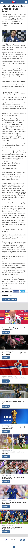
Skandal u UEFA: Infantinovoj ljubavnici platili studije (14, 353)
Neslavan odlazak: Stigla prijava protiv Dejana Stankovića (14, 328)
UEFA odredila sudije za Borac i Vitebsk (14, 378)
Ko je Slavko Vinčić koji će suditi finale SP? (13, 402)
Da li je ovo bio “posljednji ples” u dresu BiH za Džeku (14, 502)
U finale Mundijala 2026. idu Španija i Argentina (13, 452)
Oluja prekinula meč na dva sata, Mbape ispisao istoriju (12, 528)
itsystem (15, 544)
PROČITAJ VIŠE (5, 332)
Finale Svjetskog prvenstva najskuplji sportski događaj (13, 427)
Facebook (16, 291)
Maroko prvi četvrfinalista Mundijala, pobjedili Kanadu (13, 477)
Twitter (23, 291)
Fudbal (14, 308)
